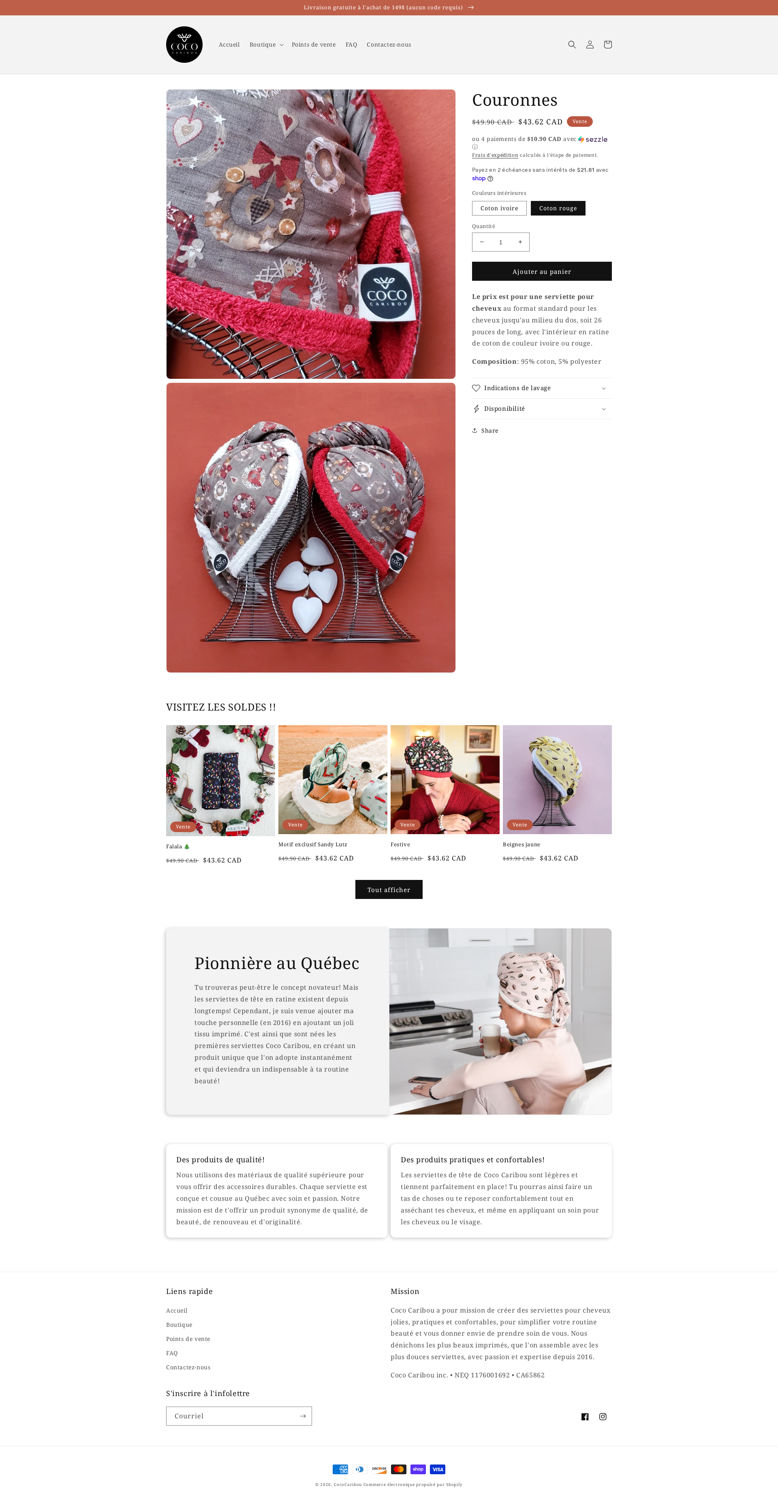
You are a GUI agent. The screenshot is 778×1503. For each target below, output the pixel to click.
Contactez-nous (188, 1367)
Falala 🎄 (178, 846)
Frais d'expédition (495, 155)
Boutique (179, 1324)
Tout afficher (389, 890)
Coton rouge (558, 207)
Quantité (483, 225)
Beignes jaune (522, 844)
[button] (266, 44)
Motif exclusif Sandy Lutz (313, 844)
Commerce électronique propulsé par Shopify (413, 1484)
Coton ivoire (499, 207)
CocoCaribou (348, 1484)
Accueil (176, 1310)
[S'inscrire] (303, 1416)
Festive (400, 844)
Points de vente (188, 1339)
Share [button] (489, 430)
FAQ (172, 1353)
